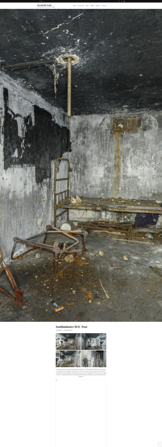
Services (98, 5)
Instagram (121, 1)
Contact (104, 5)
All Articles (81, 5)
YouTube (124, 1)
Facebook (119, 1)
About (87, 5)
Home (74, 5)
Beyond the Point (44, 5)
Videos (92, 5)
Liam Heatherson (59, 330)
